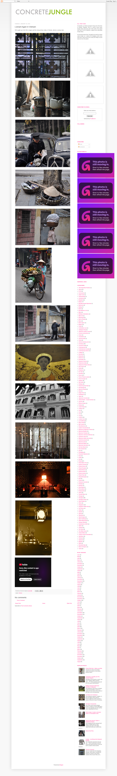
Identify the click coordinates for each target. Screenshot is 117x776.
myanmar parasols (83, 440)
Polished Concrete (83, 482)
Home (43, 603)
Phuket (80, 461)
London (80, 417)
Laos (80, 412)
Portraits (80, 483)
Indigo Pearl (81, 392)
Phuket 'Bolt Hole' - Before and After (94, 668)
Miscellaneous (82, 426)
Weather (81, 541)
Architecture (81, 298)
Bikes (80, 312)
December (79, 563)
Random (81, 485)
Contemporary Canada (84, 349)
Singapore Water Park (84, 506)
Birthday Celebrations (84, 314)
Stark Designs (82, 517)
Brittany (80, 324)
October (79, 567)
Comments (82, 147)
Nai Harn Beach (82, 447)
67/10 (80, 291)
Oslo (80, 450)
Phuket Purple (82, 471)
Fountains (81, 373)
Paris (80, 455)
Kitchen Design (82, 403)
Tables (80, 525)
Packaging (81, 452)
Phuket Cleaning (82, 464)
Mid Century (81, 424)
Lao (79, 410)
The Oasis (81, 529)
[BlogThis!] (37, 591)
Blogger (61, 765)
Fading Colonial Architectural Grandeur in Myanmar (92, 686)
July (78, 586)
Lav (79, 413)
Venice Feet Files (90, 731)
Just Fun (81, 401)
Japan (80, 396)
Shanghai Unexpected (91, 703)
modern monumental (83, 427)
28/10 (80, 289)
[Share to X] (39, 591)
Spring (80, 513)
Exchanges (81, 359)
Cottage (80, 352)
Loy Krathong (82, 420)
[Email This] (36, 591)
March (78, 560)
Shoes (80, 503)
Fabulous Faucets (83, 361)
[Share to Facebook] (40, 591)
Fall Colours (81, 366)
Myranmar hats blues (83, 445)
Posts (80, 144)
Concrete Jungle (82, 345)
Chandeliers (81, 336)
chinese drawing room (84, 342)
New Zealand (82, 448)
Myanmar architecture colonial (86, 429)
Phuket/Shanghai (83, 476)
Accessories (81, 293)
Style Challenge (82, 518)
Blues (80, 321)
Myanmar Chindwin (83, 433)
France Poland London (84, 377)
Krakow (80, 405)
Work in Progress (83, 546)
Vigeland (81, 539)
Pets (80, 459)
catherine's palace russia (84, 331)
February (79, 593)
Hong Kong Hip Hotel (84, 385)
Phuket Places (82, 469)
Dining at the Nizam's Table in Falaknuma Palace (92, 721)
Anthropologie (82, 296)
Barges (80, 301)
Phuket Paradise (82, 468)
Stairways (81, 515)
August (79, 570)
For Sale (81, 371)
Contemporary (82, 347)
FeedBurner (93, 118)
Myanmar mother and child (85, 438)
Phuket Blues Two (83, 462)
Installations (81, 394)
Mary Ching (81, 422)
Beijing (80, 307)
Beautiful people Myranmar (85, 303)
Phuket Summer (82, 473)
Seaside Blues (82, 494)
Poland (80, 480)
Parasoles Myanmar (83, 454)
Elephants (81, 356)
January (79, 561)
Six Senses (81, 508)
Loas (80, 415)
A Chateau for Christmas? (92, 694)
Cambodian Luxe (83, 328)
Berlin (80, 308)
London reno (82, 419)
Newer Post (18, 603)
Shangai (81, 496)
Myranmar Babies (83, 443)
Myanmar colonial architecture (86, 434)
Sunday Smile (82, 522)
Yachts (80, 548)
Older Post (69, 603)
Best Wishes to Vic (83, 310)
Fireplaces (81, 370)
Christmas (81, 343)
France (80, 375)
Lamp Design (82, 406)
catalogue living (82, 329)
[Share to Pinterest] (42, 591)
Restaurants (81, 490)
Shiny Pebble (82, 501)
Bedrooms (81, 305)
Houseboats (81, 387)
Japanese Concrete (83, 398)
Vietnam (20, 593)
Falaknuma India (82, 363)
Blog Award (81, 317)
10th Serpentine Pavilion (84, 287)
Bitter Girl (81, 315)
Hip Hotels (81, 382)
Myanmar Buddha (83, 431)
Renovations (82, 489)
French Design (82, 378)
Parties (80, 457)
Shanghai (81, 497)
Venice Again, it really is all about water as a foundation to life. (93, 713)
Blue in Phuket (82, 319)
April (78, 558)
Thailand (81, 527)
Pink (80, 478)
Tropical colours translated (85, 534)
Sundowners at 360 (83, 524)
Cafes (80, 326)
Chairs (80, 335)
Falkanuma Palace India (84, 364)
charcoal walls (82, 338)
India (80, 391)
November (79, 565)
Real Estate (81, 487)
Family (80, 368)
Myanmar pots (82, 441)
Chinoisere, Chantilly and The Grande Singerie (93, 677)
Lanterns (81, 408)
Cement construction (83, 333)
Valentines (81, 536)
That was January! (90, 749)
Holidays (81, 384)
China (80, 340)
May (78, 556)
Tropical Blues (82, 532)
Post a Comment (21, 600)
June (78, 554)
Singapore (81, 504)
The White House (83, 531)
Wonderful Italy (82, 545)
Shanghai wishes (83, 499)
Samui (80, 492)
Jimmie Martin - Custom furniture (86, 399)
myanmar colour (82, 436)
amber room (81, 294)
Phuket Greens (82, 466)
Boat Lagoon (82, 322)
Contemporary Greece (84, 350)
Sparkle (80, 511)
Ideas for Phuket (82, 389)
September (79, 568)
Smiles (80, 510)
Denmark (81, 354)
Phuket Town (82, 475)
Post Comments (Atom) (26, 605)
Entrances (81, 357)
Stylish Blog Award (83, 520)
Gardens (81, 380)
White (80, 543)
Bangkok (81, 300)
